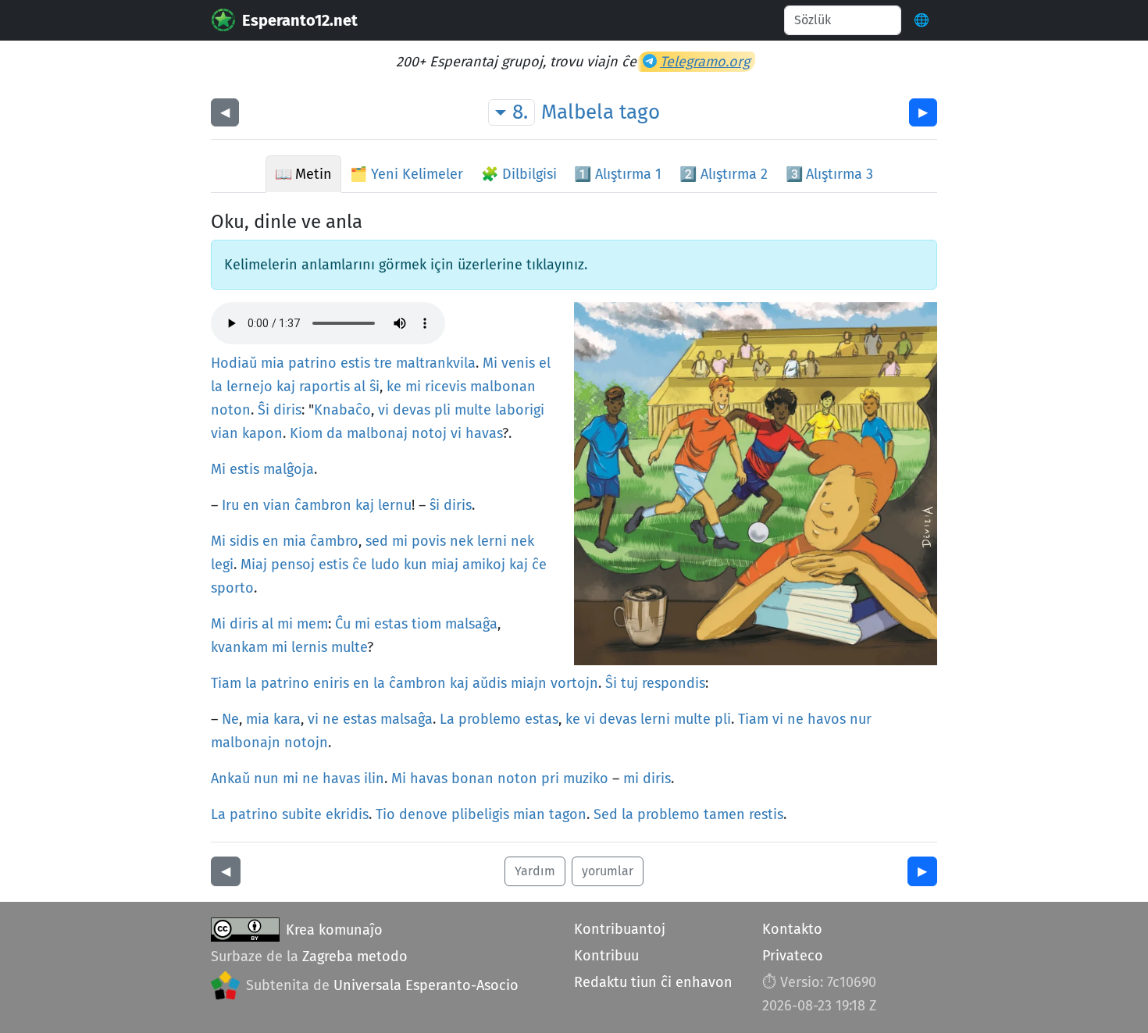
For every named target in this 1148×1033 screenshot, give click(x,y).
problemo (489, 719)
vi (383, 410)
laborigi (519, 410)
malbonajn (245, 742)
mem (312, 623)
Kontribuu (606, 955)
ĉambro (334, 541)
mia (272, 363)
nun (266, 778)
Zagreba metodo (355, 956)
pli (442, 410)
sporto (232, 588)
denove (423, 814)
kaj (285, 386)
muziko (585, 778)
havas (483, 433)
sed (376, 541)
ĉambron (322, 505)
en (251, 505)
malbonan (503, 386)
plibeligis (480, 814)
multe (473, 410)
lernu (395, 505)
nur (861, 719)
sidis (244, 541)
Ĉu (343, 623)
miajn (529, 683)
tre (383, 363)
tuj (629, 683)
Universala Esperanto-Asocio (426, 985)
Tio (385, 814)
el (545, 363)
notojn (306, 742)
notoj (429, 433)
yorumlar (607, 871)
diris (287, 410)
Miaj (254, 564)
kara (287, 719)
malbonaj (377, 433)
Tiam (226, 683)
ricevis (445, 386)
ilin (374, 778)
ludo (385, 564)
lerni (492, 541)
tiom (426, 623)
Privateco (792, 955)
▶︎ (923, 112)
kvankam (239, 647)
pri (550, 778)
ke (394, 386)
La (447, 719)
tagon (567, 814)
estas (391, 623)
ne (331, 719)
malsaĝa (471, 623)
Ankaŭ (230, 778)
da (334, 433)
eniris (331, 683)
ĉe (359, 564)
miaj (444, 564)
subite (302, 814)
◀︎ (225, 112)
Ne (230, 719)
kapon (262, 433)
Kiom (306, 433)
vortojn (574, 683)
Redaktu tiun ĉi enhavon (653, 982)
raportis (324, 386)
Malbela (577, 112)
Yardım (535, 871)
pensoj (293, 564)
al (359, 386)
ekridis (347, 814)
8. (520, 112)
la (217, 386)
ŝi (374, 386)
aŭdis (489, 683)
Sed (606, 814)
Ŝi (263, 410)
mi (413, 386)
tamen (724, 814)
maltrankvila (436, 363)
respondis (673, 683)
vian (224, 433)
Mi (490, 363)
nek (461, 541)
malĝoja (288, 469)
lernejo (249, 386)
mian (529, 814)
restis (766, 814)
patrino (312, 363)
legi (222, 564)
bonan (472, 778)
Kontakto (792, 929)
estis (355, 363)
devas (411, 410)
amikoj (483, 564)
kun (415, 564)
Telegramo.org (705, 61)
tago (639, 112)
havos (827, 719)
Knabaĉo (342, 410)
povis (429, 541)
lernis (309, 647)
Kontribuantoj (619, 929)
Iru (230, 505)
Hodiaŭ (234, 363)
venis (518, 363)
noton (231, 410)
